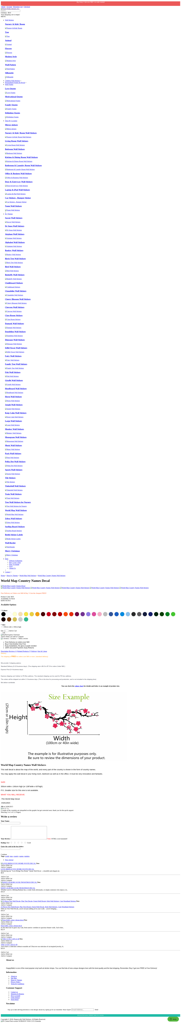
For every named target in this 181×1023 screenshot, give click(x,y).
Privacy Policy (15, 982)
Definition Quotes (12, 113)
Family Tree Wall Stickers (16, 364)
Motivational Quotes (14, 97)
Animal (8, 40)
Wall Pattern (10, 65)
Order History (15, 998)
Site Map (14, 978)
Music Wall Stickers (13, 445)
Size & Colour (42, 651)
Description (4, 651)
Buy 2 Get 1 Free (15, 562)
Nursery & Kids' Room (15, 24)
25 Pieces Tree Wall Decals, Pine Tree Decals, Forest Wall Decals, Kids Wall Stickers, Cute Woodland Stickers (37, 907)
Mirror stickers (11, 125)
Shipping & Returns (17, 994)
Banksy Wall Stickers (14, 250)
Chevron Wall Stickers (14, 307)
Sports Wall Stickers (13, 470)
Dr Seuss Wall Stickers (14, 226)
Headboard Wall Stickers (16, 388)
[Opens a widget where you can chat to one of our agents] (173, 1019)
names (21, 856)
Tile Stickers (10, 478)
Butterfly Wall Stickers (14, 275)
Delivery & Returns (15, 561)
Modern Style (11, 56)
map (11, 856)
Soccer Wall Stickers (13, 218)
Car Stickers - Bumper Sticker (18, 198)
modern (26, 856)
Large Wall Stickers (13, 421)
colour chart (79, 686)
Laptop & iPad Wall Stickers (17, 190)
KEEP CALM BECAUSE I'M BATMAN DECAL (18, 888)
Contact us (14, 992)
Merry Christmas (12, 551)
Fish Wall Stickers (12, 372)
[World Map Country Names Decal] (13, 586)
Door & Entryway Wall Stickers (18, 182)
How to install (15, 996)
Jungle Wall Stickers (14, 405)
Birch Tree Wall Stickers (15, 259)
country (16, 856)
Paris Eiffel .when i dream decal (11, 926)
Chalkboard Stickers (14, 283)
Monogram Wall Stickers (16, 437)
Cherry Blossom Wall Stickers (18, 299)
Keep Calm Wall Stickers (15, 413)
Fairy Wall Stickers (13, 356)
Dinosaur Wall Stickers (15, 340)
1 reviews (13, 638)
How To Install (14, 564)
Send (96, 1010)
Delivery (34, 651)
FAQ (11, 566)
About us (14, 976)
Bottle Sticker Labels (14, 535)
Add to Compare (18, 637)
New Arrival (9, 860)
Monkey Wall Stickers (14, 429)
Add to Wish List (6, 637)
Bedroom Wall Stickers (15, 149)
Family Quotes (11, 105)
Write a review (23, 638)
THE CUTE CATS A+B (9, 944)
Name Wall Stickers (13, 206)
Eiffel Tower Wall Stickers (16, 348)
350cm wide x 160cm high (12, 627)
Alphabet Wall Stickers (15, 242)
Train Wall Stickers (13, 494)
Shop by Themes (16, 980)
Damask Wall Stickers (14, 323)
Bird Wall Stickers (13, 267)
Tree (7, 32)
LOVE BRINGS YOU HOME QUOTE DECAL (17, 869)
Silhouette (9, 73)
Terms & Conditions (17, 984)
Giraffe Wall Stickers (14, 380)
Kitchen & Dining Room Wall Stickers (21, 157)
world (7, 856)
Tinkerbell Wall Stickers (15, 486)
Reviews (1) (13, 651)
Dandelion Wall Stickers (15, 332)
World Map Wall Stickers (16, 510)
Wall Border (10, 543)
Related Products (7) (24, 651)
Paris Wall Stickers (13, 453)
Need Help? (15, 999)
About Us (12, 568)
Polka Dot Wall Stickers (15, 461)
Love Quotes (10, 88)
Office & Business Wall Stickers (18, 173)
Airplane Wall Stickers (14, 234)
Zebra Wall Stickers (13, 518)
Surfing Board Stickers (15, 527)
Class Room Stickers (14, 315)
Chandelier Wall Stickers (15, 291)
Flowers (8, 48)
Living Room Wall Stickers (16, 141)
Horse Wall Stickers (13, 397)
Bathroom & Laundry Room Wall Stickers (23, 165)
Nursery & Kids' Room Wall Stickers (21, 133)
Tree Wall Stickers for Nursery (18, 502)
